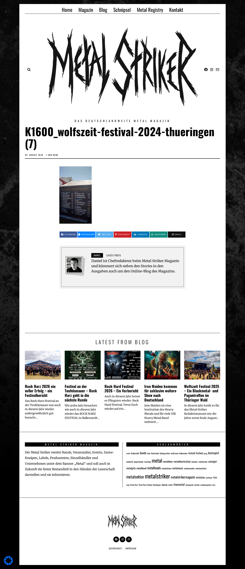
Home (67, 9)
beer (148, 453)
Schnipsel (122, 9)
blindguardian (165, 453)
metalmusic (177, 468)
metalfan (194, 461)
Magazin (85, 9)
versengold (189, 484)
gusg (205, 453)
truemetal (179, 484)
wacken (197, 484)
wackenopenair (206, 484)
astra (128, 453)
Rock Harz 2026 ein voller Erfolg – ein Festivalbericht (40, 390)
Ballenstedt (135, 453)
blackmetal (155, 453)
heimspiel (213, 453)
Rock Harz (134, 484)
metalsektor (135, 477)
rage (128, 484)
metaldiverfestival (182, 461)
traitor (170, 484)
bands (143, 453)
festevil (191, 453)
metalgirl (212, 461)
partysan (209, 477)
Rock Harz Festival (145, 484)
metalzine (200, 477)
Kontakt (176, 9)
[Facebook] (206, 69)
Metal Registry (150, 9)
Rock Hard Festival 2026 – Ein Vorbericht (121, 388)
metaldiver (168, 461)
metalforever (202, 461)
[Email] (217, 69)
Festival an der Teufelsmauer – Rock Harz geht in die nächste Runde (81, 393)
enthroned (174, 453)
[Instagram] (211, 69)
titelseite (164, 484)
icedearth (129, 461)
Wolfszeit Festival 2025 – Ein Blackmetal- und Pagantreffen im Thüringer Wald (201, 393)
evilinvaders (183, 453)
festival (199, 453)
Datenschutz (115, 548)
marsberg (147, 461)
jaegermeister (138, 461)
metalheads (154, 467)
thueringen (157, 484)
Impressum (130, 548)
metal (157, 460)
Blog (103, 9)
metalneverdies (189, 468)
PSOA (215, 477)
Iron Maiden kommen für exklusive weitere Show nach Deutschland (160, 393)
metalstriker (157, 476)
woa (213, 484)
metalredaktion (201, 468)
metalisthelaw (167, 468)
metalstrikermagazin (183, 477)
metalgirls (131, 468)
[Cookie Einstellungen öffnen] (8, 564)
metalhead (141, 468)
